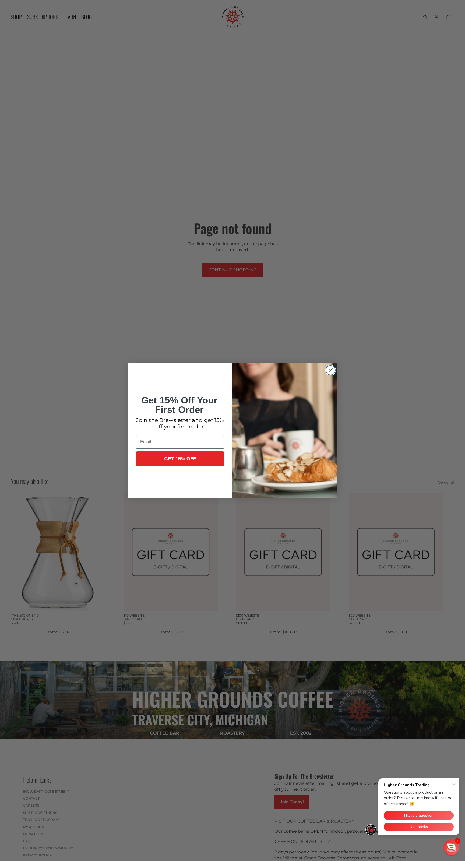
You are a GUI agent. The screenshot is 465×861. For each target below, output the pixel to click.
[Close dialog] (330, 370)
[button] (451, 847)
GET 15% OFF (180, 458)
